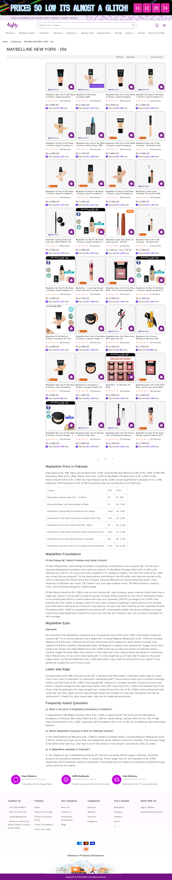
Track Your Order (43, 829)
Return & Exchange (43, 812)
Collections (16, 41)
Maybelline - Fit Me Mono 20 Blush (118, 386)
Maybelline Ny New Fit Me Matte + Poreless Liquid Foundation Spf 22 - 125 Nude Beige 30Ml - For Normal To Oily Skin (120, 192)
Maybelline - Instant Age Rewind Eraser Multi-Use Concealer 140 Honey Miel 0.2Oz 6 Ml (89, 289)
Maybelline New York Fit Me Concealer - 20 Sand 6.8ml (148, 241)
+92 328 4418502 (17, 807)
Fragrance (92, 821)
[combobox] (86, 25)
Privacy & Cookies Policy (43, 818)
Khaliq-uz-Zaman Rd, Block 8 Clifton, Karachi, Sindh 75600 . (19, 824)
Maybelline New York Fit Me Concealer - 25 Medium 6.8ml (148, 144)
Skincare (92, 807)
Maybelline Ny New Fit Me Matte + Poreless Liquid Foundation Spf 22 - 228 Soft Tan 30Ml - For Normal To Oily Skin (150, 289)
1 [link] (98, 458)
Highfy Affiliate (148, 807)
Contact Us (66, 812)
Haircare (92, 816)
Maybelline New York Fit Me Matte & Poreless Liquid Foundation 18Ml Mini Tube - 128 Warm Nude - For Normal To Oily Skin (120, 144)
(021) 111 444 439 (17, 812)
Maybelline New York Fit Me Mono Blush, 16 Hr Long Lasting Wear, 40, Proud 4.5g (120, 289)
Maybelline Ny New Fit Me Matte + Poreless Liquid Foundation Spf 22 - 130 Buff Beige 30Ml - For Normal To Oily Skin (90, 241)
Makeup (91, 812)
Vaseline (118, 816)
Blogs (63, 825)
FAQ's (37, 807)
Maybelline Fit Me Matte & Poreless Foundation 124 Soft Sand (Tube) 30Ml (58, 337)
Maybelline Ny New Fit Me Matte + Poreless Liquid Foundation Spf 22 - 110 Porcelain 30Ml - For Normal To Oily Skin (150, 96)
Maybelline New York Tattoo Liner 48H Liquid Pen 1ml (120, 337)
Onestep (118, 812)
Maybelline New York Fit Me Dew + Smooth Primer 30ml (90, 434)
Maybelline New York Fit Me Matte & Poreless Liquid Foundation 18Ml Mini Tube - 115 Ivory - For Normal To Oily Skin (120, 96)
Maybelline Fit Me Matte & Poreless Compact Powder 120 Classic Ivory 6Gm (89, 386)
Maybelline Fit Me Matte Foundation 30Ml (86, 96)
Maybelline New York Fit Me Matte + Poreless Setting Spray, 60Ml (90, 144)
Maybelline (119, 807)
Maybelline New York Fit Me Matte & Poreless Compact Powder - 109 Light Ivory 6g (60, 434)
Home (5, 41)
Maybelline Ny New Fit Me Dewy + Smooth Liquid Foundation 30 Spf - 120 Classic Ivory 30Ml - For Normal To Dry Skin (150, 434)
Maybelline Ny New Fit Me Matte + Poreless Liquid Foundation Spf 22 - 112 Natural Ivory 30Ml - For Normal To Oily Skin (60, 192)
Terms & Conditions (44, 825)
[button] (164, 25)
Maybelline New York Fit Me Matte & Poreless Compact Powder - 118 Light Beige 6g (90, 337)
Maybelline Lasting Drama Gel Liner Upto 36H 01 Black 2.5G (58, 241)
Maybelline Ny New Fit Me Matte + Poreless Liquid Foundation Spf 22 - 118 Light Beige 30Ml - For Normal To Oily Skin (60, 289)
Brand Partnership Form (152, 812)
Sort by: (120, 57)
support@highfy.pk (17, 816)
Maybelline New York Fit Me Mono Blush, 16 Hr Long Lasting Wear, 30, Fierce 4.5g (150, 386)
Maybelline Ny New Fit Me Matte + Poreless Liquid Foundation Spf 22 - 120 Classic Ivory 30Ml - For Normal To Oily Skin (60, 144)
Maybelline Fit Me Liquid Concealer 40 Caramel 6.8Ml (148, 192)
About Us (65, 807)
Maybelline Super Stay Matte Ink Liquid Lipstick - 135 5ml (120, 241)
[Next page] (113, 459)
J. (115, 826)
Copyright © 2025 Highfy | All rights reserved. (86, 877)
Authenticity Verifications (67, 818)
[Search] (133, 25)
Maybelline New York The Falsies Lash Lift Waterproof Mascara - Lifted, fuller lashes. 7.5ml (120, 434)
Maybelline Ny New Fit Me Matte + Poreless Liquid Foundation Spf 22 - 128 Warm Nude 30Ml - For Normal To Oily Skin (90, 192)
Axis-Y (117, 821)
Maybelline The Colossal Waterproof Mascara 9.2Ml (147, 337)
